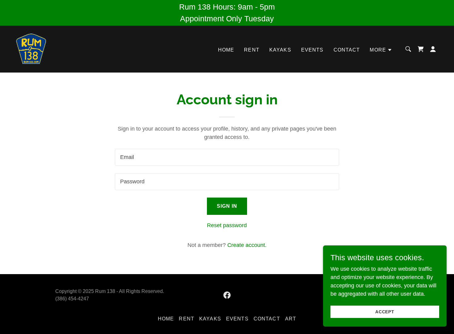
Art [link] (290, 318)
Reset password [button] (227, 225)
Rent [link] (251, 49)
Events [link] (312, 49)
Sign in (227, 206)
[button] (381, 50)
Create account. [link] (247, 245)
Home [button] (166, 318)
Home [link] (226, 49)
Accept (385, 311)
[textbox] (227, 157)
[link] (31, 49)
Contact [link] (347, 49)
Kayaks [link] (280, 49)
